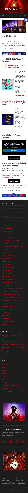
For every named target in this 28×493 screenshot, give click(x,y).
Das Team (5, 382)
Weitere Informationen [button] (14, 153)
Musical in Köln (6, 252)
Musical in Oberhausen (7, 279)
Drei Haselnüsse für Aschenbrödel (11, 291)
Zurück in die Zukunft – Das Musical (12, 219)
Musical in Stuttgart (7, 228)
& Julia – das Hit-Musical (9, 237)
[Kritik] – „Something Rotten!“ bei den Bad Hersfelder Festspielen (12, 340)
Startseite (4, 364)
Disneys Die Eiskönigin (8, 234)
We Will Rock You (7, 231)
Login (4, 394)
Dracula (5, 312)
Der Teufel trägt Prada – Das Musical (12, 222)
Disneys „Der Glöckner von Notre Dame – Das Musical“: (13, 102)
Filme (3, 376)
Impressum (6, 388)
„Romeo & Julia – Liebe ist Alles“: (10, 65)
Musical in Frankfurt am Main (9, 267)
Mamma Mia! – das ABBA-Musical (11, 300)
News (3, 367)
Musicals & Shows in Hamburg (9, 207)
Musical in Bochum (6, 258)
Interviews (4, 373)
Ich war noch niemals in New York (11, 309)
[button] (26, 20)
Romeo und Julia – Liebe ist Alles (11, 294)
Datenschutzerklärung (8, 391)
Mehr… (4, 379)
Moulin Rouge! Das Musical (10, 225)
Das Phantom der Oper (8, 255)
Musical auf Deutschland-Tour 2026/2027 (12, 282)
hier (7, 185)
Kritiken (4, 370)
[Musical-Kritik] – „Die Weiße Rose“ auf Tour (13, 344)
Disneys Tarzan (6, 216)
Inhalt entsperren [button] (14, 150)
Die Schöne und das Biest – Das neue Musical (14, 297)
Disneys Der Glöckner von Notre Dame (12, 288)
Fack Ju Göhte (6, 285)
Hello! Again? (6, 303)
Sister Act (5, 249)
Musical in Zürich (6, 324)
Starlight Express (7, 261)
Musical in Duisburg (7, 273)
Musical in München (7, 264)
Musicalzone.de (13, 490)
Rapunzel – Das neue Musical (10, 306)
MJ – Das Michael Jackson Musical (11, 213)
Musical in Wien (6, 315)
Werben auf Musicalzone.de (10, 385)
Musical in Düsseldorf (7, 276)
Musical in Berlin (6, 243)
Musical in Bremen (6, 270)
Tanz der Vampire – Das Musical (11, 240)
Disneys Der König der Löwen (10, 210)
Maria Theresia (6, 318)
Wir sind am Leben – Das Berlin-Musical (13, 246)
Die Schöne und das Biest (9, 321)
